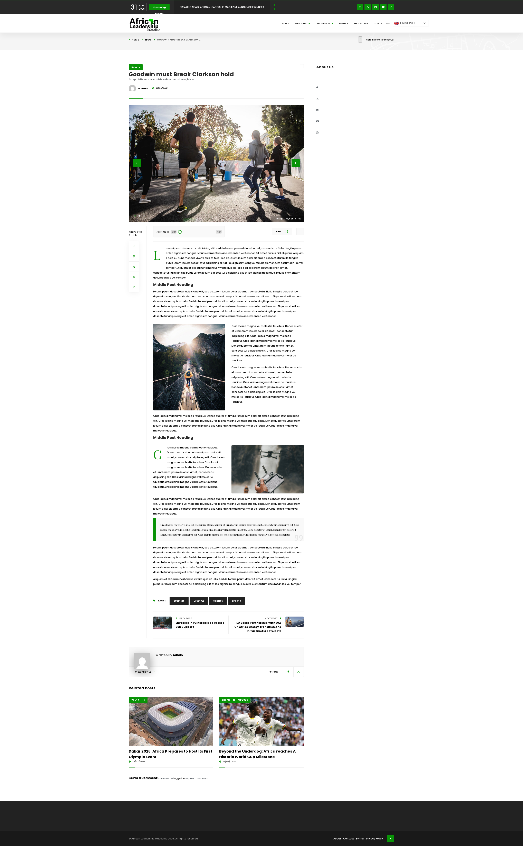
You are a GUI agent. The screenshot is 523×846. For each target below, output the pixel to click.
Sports (135, 67)
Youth (135, 699)
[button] (135, 216)
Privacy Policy (374, 838)
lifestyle (199, 600)
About (337, 838)
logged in (179, 778)
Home (285, 23)
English (407, 23)
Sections (300, 23)
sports (236, 600)
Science (218, 600)
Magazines (361, 23)
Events (343, 23)
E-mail (360, 838)
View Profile (143, 671)
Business (179, 600)
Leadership (323, 23)
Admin (178, 655)
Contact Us (382, 23)
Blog (147, 39)
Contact (348, 838)
